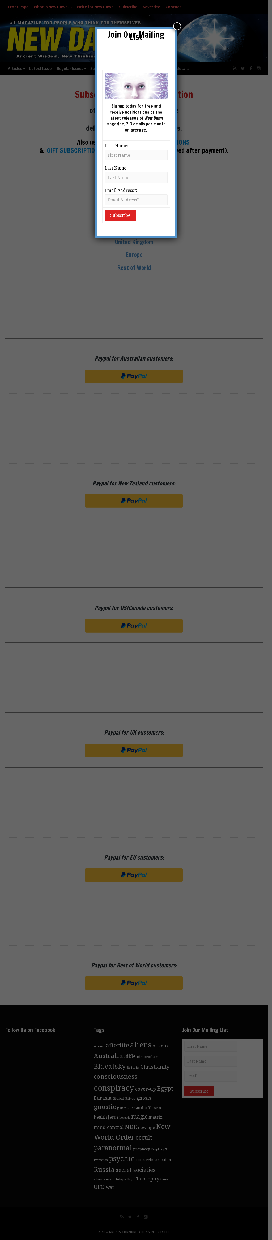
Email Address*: (121, 190)
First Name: (116, 146)
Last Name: (116, 168)
